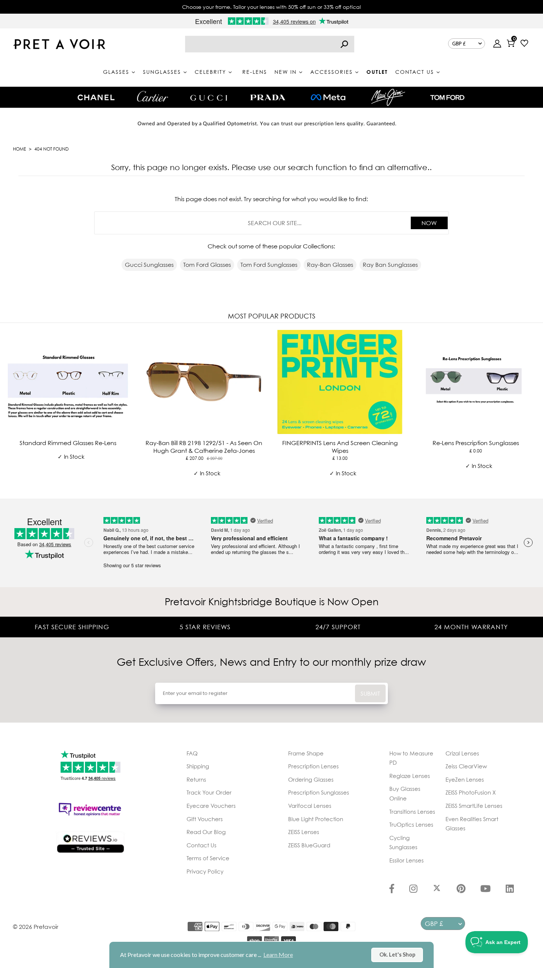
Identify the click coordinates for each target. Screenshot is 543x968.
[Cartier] (152, 96)
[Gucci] (208, 97)
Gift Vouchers (205, 819)
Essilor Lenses (406, 860)
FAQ (192, 753)
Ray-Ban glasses (330, 264)
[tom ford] (447, 97)
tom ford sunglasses (268, 264)
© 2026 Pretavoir (35, 926)
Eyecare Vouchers (211, 805)
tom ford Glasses (207, 264)
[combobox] (269, 44)
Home (19, 149)
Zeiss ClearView (466, 766)
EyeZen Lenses (464, 779)
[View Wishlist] (524, 44)
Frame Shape (306, 753)
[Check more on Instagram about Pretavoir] (413, 889)
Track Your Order (209, 792)
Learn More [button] (278, 954)
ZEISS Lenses (303, 832)
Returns (196, 779)
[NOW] (344, 44)
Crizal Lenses (462, 753)
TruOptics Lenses (411, 824)
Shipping (198, 766)
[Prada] (267, 97)
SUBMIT (370, 693)
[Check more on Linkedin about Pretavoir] (510, 889)
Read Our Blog (206, 832)
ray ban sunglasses (390, 264)
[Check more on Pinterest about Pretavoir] (461, 889)
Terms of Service (208, 858)
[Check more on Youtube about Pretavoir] (485, 889)
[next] (535, 409)
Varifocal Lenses (309, 805)
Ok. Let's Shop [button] (397, 954)
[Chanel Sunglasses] (96, 97)
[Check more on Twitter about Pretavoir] (436, 889)
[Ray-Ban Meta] (328, 97)
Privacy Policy (205, 871)
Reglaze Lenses (409, 775)
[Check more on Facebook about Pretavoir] (391, 889)
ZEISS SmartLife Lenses (473, 805)
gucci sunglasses (149, 264)
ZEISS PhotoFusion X (470, 792)
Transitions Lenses (412, 811)
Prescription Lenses (313, 766)
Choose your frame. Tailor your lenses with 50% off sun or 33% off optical (271, 7)
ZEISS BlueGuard (309, 845)
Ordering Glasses (311, 779)
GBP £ (459, 43)
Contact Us (201, 845)
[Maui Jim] (388, 97)
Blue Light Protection (315, 819)
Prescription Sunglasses (318, 792)
